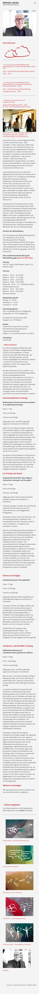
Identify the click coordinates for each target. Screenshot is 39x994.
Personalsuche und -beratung (12, 892)
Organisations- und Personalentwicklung (16, 840)
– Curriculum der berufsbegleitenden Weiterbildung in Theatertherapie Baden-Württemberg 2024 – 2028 (17, 84)
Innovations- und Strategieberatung (14, 918)
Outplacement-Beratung (10, 866)
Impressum (9, 985)
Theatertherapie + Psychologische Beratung (16, 944)
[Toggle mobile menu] (35, 3)
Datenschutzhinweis (19, 985)
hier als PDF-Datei (26, 258)
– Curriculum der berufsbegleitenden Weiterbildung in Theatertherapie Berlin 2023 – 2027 (19, 66)
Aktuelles (6, 970)
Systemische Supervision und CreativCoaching (14, 101)
